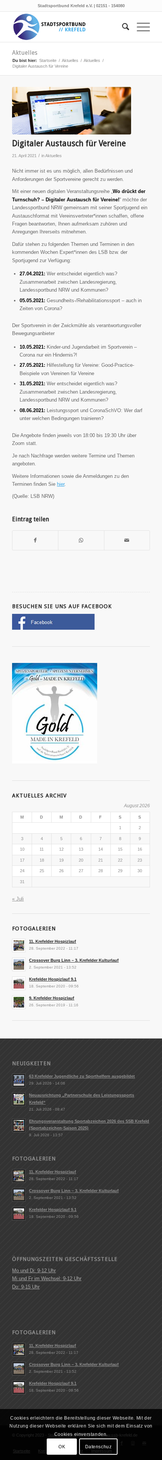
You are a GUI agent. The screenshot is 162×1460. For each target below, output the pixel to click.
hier (60, 484)
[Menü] (139, 27)
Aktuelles (24, 52)
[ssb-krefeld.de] (67, 27)
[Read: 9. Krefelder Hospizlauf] (19, 1002)
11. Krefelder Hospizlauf (52, 941)
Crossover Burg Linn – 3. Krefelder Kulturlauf (74, 960)
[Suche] (122, 27)
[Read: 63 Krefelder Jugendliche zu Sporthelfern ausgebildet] (19, 1080)
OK (61, 1446)
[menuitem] (122, 27)
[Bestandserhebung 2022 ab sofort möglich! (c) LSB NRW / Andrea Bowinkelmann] (71, 111)
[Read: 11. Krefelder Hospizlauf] (19, 945)
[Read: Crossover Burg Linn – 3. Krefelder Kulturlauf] (19, 964)
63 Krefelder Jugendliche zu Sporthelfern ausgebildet (82, 1076)
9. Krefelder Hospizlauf (51, 998)
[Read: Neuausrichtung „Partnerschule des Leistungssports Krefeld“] (19, 1099)
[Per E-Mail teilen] (127, 540)
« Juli (18, 899)
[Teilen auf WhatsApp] (81, 540)
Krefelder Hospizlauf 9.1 (52, 979)
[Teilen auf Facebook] (35, 540)
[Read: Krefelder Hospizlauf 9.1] (19, 983)
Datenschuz (98, 1446)
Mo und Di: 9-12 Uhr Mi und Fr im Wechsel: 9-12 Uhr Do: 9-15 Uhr (46, 1279)
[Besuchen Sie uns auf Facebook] (53, 628)
